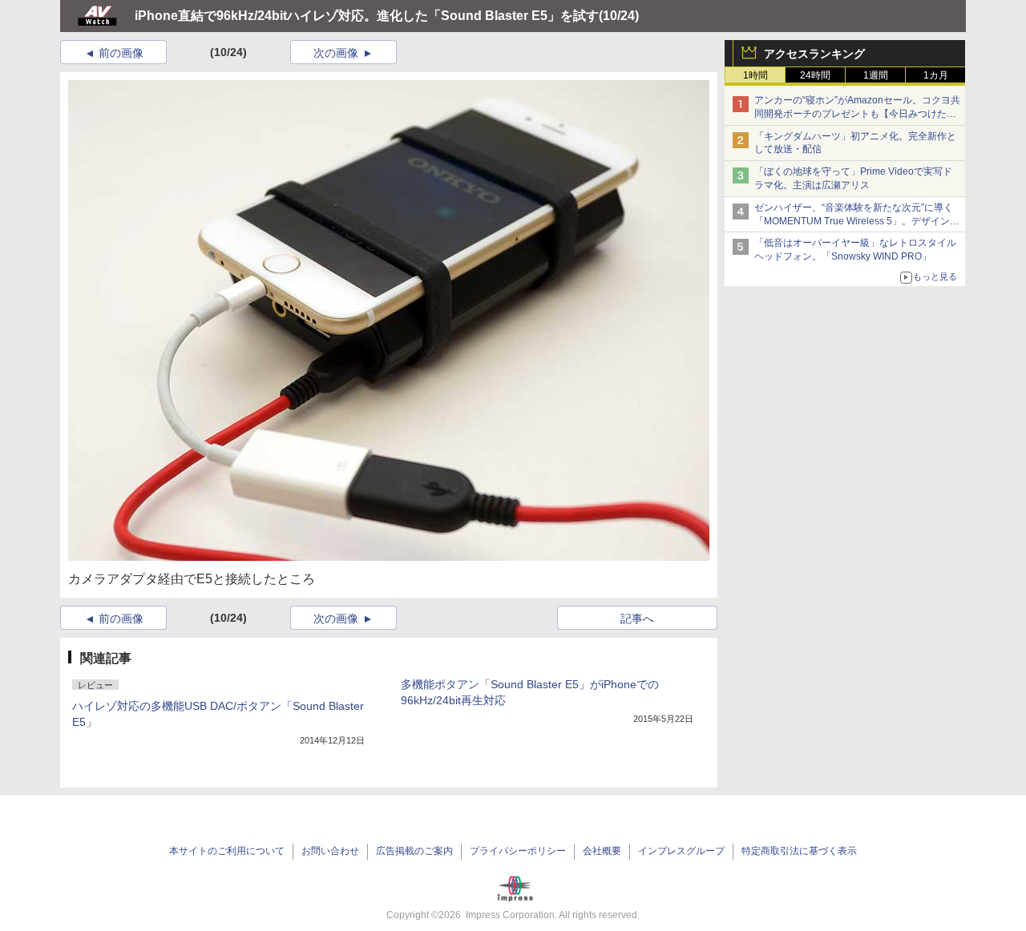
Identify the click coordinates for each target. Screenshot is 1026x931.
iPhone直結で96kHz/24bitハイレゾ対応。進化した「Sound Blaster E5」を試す (367, 15)
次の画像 (335, 52)
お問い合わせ (330, 850)
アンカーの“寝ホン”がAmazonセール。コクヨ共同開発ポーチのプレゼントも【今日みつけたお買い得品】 (857, 114)
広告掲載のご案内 (414, 850)
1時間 (755, 75)
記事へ (637, 618)
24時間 (815, 75)
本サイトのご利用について (227, 850)
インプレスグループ (681, 850)
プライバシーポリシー (518, 850)
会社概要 (602, 850)
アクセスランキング (814, 53)
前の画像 (121, 52)
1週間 (875, 75)
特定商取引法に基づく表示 (799, 850)
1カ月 (935, 75)
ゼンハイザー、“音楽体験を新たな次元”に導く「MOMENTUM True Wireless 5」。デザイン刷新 (856, 221)
